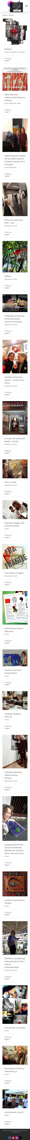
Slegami (15, 31)
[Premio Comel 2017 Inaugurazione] (15, 659)
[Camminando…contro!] (15, 1100)
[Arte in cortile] (15, 470)
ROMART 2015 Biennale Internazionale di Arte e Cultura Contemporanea (15, 933)
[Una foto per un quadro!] (15, 1006)
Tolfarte (15, 256)
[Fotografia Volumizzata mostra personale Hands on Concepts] (15, 305)
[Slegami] (15, 33)
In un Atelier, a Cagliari (15, 555)
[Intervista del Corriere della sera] (15, 609)
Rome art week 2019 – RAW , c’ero (15, 198)
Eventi (6, 52)
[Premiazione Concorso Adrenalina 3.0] (15, 1057)
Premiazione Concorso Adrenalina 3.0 (15, 1052)
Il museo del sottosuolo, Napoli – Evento (15, 415)
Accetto (17, 10)
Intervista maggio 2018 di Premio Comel (15, 507)
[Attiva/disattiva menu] (26, 6)
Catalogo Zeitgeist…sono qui (15, 699)
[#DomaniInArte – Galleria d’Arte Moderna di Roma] (15, 80)
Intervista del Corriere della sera (15, 606)
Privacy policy (14, 1132)
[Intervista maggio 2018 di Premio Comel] (15, 511)
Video (19, 103)
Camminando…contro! (15, 1097)
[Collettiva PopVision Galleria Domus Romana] (15, 753)
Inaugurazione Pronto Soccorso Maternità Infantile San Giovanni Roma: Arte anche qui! (15, 812)
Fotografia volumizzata (17, 52)
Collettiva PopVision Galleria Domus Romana (15, 749)
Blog (19, 1132)
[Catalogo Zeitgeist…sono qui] (15, 702)
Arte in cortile (15, 468)
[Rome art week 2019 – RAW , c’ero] (15, 201)
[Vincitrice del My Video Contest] (15, 885)
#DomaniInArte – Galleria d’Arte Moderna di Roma (15, 76)
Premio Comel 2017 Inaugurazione (15, 655)
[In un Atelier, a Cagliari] (15, 558)
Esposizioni (8, 226)
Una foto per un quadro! (15, 1003)
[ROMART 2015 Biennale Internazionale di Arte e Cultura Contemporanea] (15, 939)
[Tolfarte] (15, 258)
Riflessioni (12, 103)
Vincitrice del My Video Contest (15, 882)
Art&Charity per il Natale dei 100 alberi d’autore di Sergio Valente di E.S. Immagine (15, 130)
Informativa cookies (17, 8)
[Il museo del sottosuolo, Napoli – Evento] (15, 419)
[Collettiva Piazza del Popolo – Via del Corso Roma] (15, 358)
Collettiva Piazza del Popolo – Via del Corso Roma (15, 354)
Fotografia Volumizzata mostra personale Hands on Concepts (15, 298)
